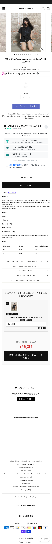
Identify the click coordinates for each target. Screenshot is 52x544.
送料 (24, 69)
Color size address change (26, 266)
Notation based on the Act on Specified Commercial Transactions (26, 474)
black (26, 87)
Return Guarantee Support (26, 464)
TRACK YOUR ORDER (26, 505)
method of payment (26, 275)
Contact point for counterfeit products (26, 487)
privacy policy (26, 471)
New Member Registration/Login (26, 497)
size (26, 93)
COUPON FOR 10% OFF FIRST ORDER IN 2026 (26, 261)
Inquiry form (26, 483)
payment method (26, 477)
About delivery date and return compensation (26, 461)
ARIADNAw (12, 192)
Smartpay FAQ (26, 490)
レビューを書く (26, 399)
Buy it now (26, 185)
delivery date (26, 270)
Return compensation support (26, 280)
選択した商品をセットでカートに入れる (26, 356)
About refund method (26, 467)
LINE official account (26, 480)
